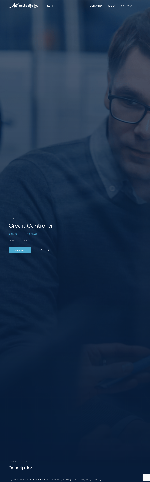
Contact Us (126, 6)
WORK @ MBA (96, 6)
